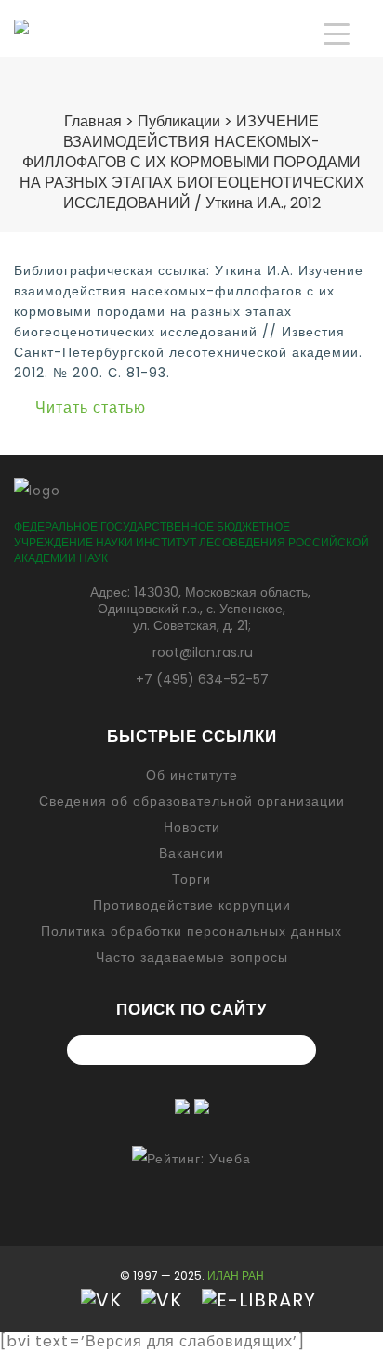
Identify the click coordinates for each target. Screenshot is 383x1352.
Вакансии (191, 853)
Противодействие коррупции (192, 905)
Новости (192, 827)
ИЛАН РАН (235, 1275)
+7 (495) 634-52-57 (202, 679)
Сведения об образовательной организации (192, 801)
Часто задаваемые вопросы (192, 957)
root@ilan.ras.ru (202, 652)
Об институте (192, 775)
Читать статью (90, 407)
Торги (191, 879)
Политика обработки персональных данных (191, 931)
